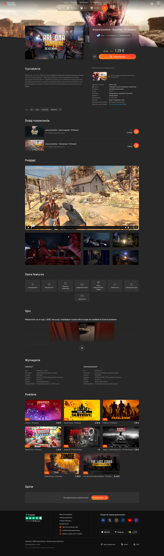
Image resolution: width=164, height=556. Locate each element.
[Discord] (103, 520)
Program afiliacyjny (65, 521)
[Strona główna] (9, 4)
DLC (32, 109)
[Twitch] (136, 520)
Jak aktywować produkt (116, 89)
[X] (109, 520)
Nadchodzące (84, 2)
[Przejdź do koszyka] (152, 3)
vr (60, 109)
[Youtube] (129, 520)
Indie (122, 100)
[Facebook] (123, 520)
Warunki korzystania (66, 514)
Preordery (74, 2)
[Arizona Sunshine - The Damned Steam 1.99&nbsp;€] (34, 145)
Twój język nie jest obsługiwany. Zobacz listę (122, 87)
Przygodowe (117, 100)
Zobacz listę (112, 84)
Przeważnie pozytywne (116, 104)
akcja (37, 109)
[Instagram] (116, 520)
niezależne (54, 109)
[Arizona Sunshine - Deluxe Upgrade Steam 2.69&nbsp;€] (34, 131)
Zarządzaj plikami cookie (32, 544)
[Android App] (119, 532)
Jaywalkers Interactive (125, 93)
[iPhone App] (106, 532)
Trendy (66, 2)
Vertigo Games (113, 93)
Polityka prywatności (66, 517)
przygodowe (45, 109)
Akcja (111, 100)
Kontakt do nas (64, 524)
